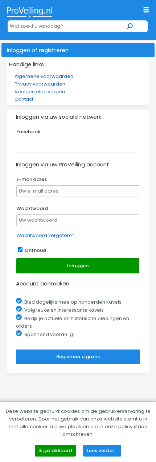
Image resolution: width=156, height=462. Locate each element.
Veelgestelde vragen (40, 91)
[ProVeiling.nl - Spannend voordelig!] (29, 10)
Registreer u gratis (78, 356)
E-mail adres (31, 179)
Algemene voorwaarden (44, 76)
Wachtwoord (32, 208)
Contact (24, 99)
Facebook (28, 131)
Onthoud (35, 250)
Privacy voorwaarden (40, 83)
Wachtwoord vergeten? (44, 235)
